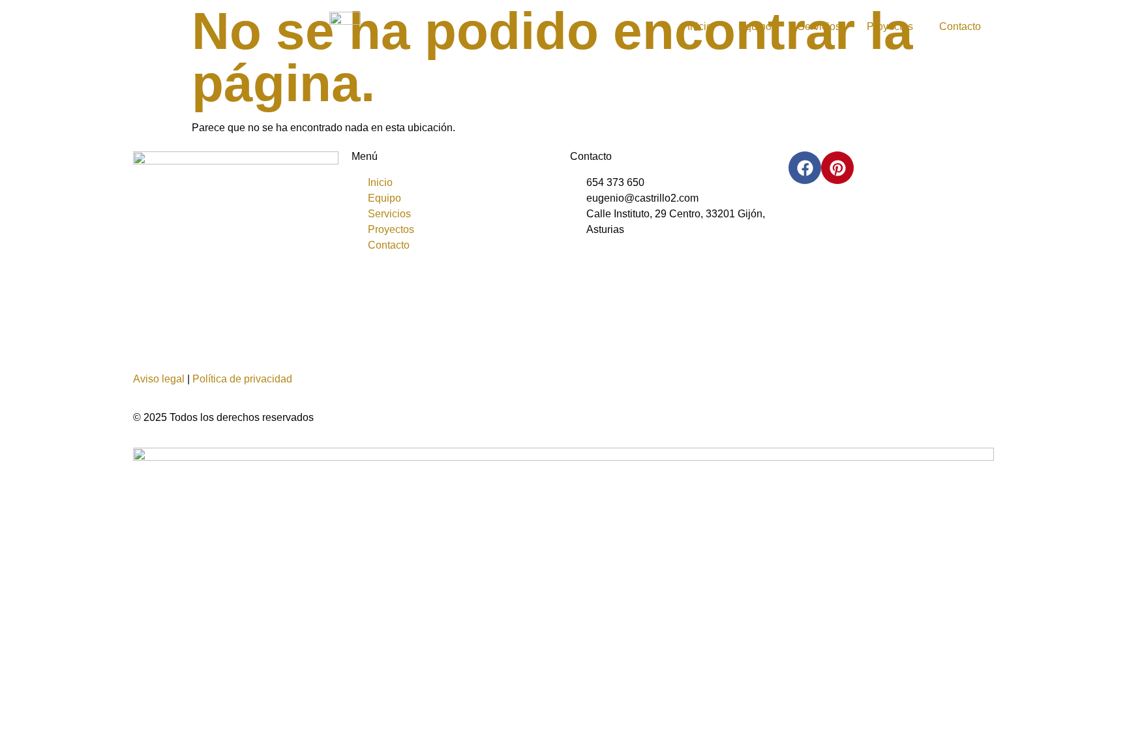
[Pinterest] (837, 167)
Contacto (960, 26)
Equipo (755, 26)
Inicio (699, 26)
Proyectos (890, 26)
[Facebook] (805, 167)
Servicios (819, 26)
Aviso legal (159, 378)
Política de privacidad (242, 378)
